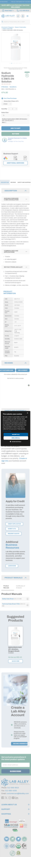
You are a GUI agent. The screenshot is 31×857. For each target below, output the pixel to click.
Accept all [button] (16, 434)
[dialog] (15, 428)
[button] (15, 442)
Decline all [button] (16, 438)
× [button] (27, 413)
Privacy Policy (7, 431)
